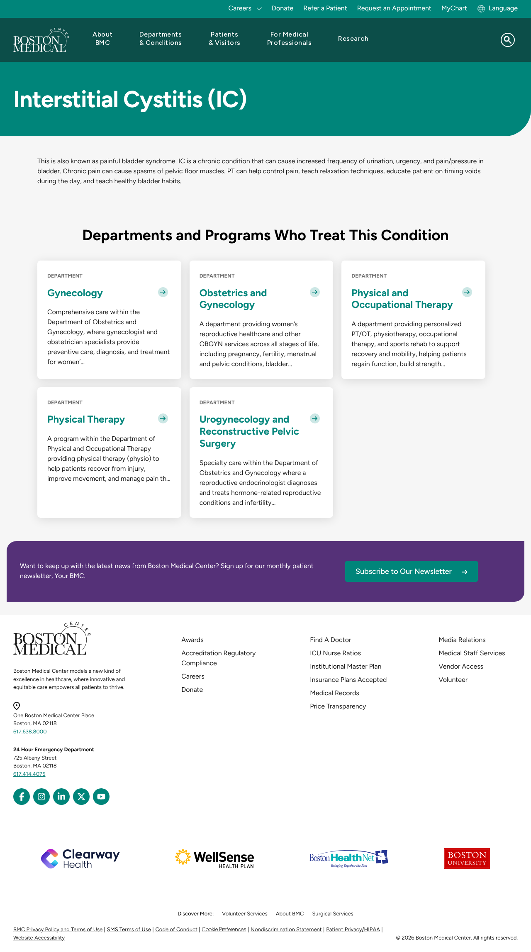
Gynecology (75, 293)
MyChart (454, 8)
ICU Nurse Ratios (335, 653)
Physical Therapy (86, 419)
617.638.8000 (30, 732)
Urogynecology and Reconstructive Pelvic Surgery (249, 431)
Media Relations (461, 640)
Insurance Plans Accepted (348, 680)
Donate (282, 8)
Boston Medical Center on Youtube (101, 796)
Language (503, 8)
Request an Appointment (394, 8)
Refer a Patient (325, 8)
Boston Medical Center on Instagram (41, 796)
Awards (192, 640)
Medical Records (334, 693)
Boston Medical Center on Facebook (21, 796)
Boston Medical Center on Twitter (81, 796)
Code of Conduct (176, 930)
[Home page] (52, 653)
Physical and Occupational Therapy (402, 299)
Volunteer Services (245, 914)
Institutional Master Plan (345, 666)
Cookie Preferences (224, 929)
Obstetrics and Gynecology (233, 299)
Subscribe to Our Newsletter (404, 571)
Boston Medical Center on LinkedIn (61, 796)
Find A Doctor (330, 640)
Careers (192, 676)
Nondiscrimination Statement (286, 930)
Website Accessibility (39, 938)
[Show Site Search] (508, 40)
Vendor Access (460, 666)
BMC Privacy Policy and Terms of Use (57, 930)
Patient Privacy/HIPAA (353, 930)
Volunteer (453, 680)
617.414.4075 (29, 774)
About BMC (290, 914)
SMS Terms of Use (129, 930)
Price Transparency (338, 706)
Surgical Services (332, 914)
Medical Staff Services (471, 653)
